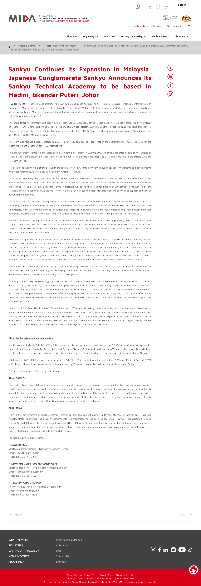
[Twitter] (170, 68)
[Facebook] (170, 85)
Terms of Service (74, 575)
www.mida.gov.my (123, 427)
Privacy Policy (91, 575)
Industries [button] (109, 36)
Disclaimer (121, 575)
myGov (131, 575)
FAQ (167, 26)
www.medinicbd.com (48, 371)
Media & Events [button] (160, 36)
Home (73, 36)
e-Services (156, 26)
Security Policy (107, 575)
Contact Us (179, 26)
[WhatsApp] (170, 94)
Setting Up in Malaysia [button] (133, 36)
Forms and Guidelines (137, 26)
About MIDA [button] (181, 36)
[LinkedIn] (170, 76)
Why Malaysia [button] (90, 36)
